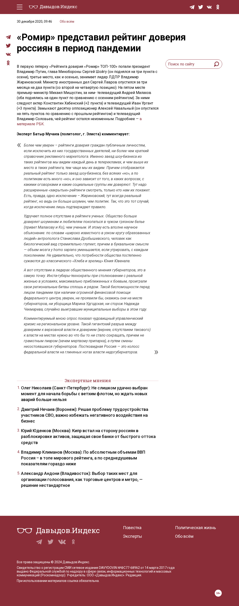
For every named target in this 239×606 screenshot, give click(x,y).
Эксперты (132, 536)
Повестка (132, 527)
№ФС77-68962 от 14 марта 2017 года (146, 568)
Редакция (133, 575)
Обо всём (67, 21)
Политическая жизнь (195, 527)
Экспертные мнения (88, 380)
